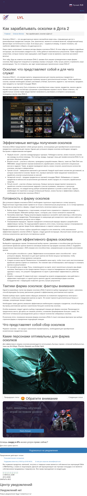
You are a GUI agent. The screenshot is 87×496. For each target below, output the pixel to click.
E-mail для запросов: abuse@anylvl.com (48, 461)
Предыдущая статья (11, 397)
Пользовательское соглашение (14, 458)
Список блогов (18, 33)
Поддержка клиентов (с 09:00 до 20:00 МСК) (18, 461)
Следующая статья (76, 397)
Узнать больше (25, 431)
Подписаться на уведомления (43, 450)
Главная (7, 33)
